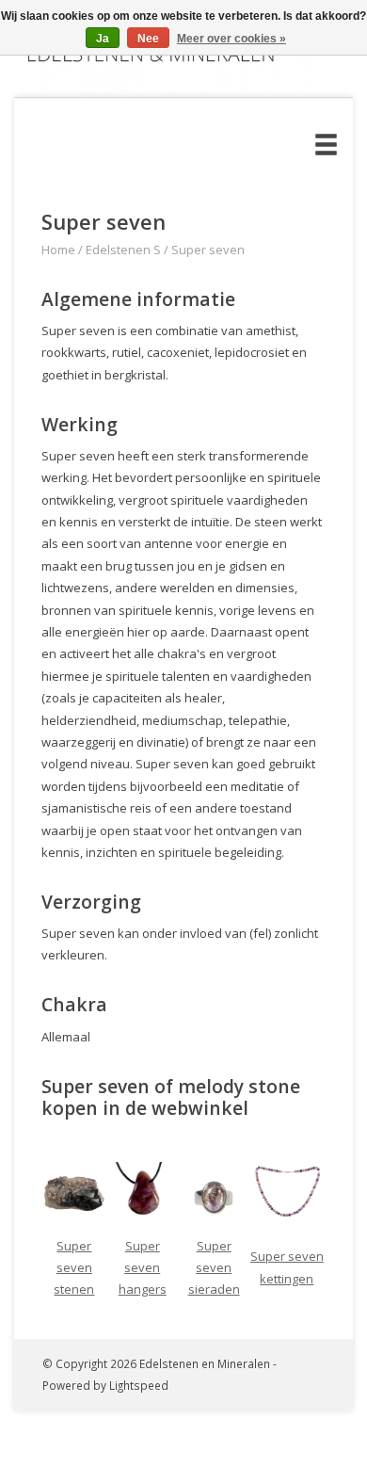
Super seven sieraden (214, 1267)
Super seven (208, 249)
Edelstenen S (123, 249)
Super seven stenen (74, 1267)
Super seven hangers (143, 1267)
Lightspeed (138, 1385)
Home (58, 249)
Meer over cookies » (231, 38)
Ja (102, 38)
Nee (148, 38)
